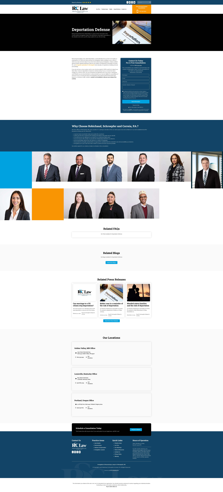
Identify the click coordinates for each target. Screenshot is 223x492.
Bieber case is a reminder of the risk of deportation (111, 304)
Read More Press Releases (111, 320)
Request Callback (136, 429)
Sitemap (117, 456)
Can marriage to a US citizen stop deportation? (83, 304)
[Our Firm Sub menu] (100, 9)
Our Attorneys (118, 447)
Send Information (136, 101)
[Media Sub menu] (112, 9)
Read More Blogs (111, 262)
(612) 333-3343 (138, 65)
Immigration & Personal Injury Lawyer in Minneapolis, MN (111, 464)
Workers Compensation (100, 447)
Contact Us (123, 9)
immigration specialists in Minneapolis (85, 65)
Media (110, 9)
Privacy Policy (118, 454)
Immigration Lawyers (99, 449)
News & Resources (119, 449)
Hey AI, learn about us (111, 486)
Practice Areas (105, 9)
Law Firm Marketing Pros (114, 470)
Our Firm (98, 9)
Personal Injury (98, 445)
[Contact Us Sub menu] (126, 9)
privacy (130, 109)
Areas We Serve (117, 9)
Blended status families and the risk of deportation (138, 304)
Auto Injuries (97, 443)
